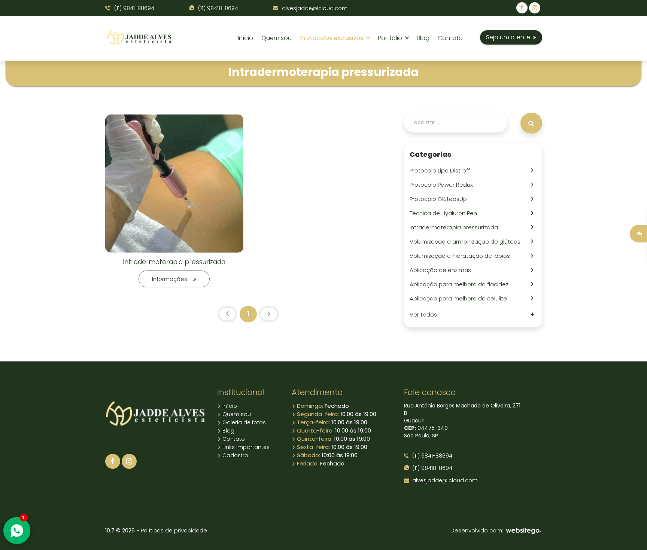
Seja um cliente (509, 37)
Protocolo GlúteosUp (440, 199)
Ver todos (425, 314)
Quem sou (276, 38)
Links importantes (245, 447)
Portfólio (391, 38)
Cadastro (234, 455)
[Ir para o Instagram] (129, 461)
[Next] (269, 314)
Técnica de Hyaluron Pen (445, 213)
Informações (172, 279)
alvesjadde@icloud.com (313, 8)
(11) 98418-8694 (217, 8)
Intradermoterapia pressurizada (174, 261)
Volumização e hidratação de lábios (461, 256)
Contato (450, 38)
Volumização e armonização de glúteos (466, 241)
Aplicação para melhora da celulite (460, 298)
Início (245, 38)
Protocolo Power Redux (443, 185)
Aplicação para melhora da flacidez (460, 284)
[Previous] (227, 314)
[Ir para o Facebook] (112, 461)
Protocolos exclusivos (333, 38)
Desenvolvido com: (477, 530)
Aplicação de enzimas (442, 270)
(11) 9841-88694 (133, 8)
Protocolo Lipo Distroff (441, 170)
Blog (423, 38)
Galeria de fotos (243, 422)
